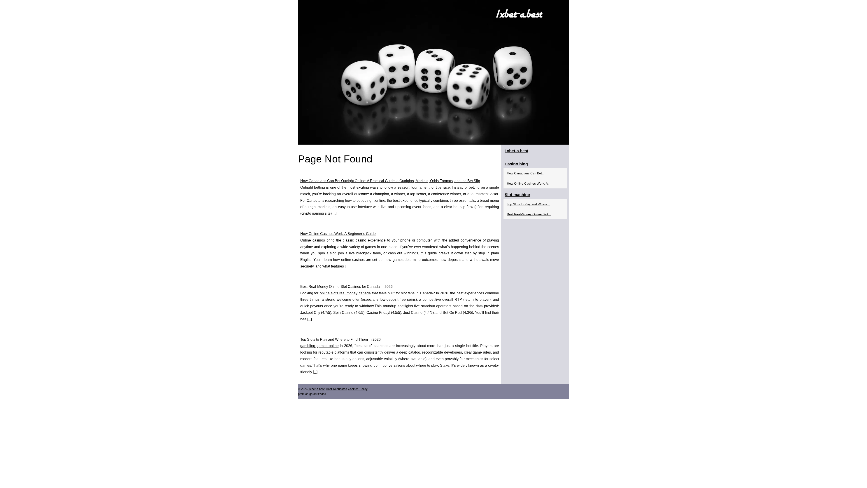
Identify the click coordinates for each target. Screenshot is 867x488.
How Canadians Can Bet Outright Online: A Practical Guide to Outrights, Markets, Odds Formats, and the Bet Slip (390, 181)
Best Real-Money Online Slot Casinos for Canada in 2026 (346, 287)
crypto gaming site (316, 213)
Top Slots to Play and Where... (528, 204)
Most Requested (336, 389)
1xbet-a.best (316, 389)
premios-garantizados (312, 394)
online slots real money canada (345, 293)
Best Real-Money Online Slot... (529, 214)
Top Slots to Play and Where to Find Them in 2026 (340, 339)
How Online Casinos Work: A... (528, 183)
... (334, 213)
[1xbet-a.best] (433, 72)
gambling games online (319, 346)
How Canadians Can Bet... (526, 173)
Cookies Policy (358, 389)
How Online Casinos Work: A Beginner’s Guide (338, 234)
